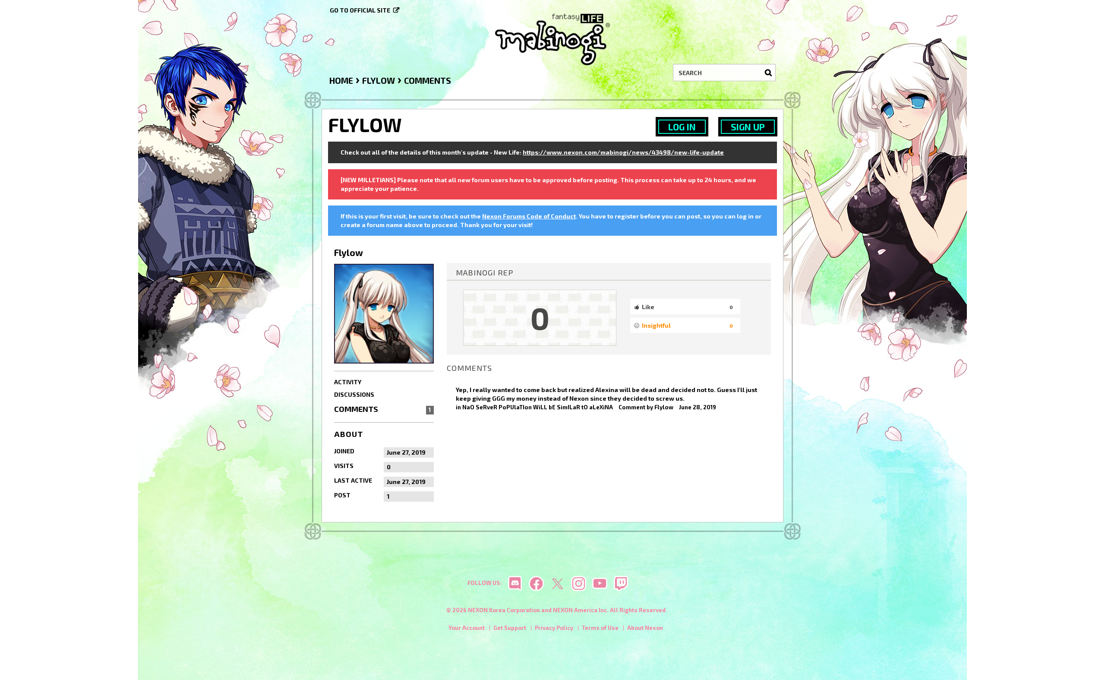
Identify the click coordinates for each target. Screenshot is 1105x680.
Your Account (466, 627)
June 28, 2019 (697, 407)
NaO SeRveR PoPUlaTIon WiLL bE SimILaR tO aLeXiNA (537, 407)
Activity (347, 382)
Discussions (354, 394)
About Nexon (645, 627)
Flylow (663, 407)
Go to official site (360, 10)
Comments (382, 409)
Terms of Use (600, 627)
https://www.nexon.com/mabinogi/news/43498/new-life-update (623, 152)
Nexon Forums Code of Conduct (529, 216)
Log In (682, 126)
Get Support (509, 627)
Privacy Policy (554, 627)
